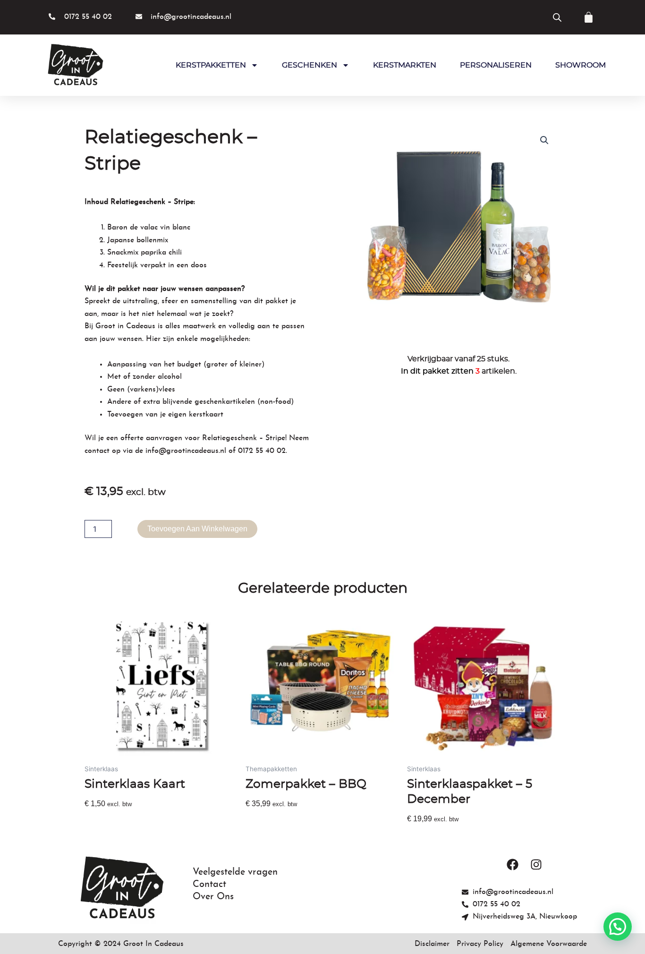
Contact (209, 884)
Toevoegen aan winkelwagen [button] (135, 820)
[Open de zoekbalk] (557, 17)
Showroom (580, 65)
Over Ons (213, 897)
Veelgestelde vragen (235, 872)
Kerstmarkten (404, 65)
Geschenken (309, 65)
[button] (544, 140)
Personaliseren (496, 65)
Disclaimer (432, 944)
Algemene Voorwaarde (548, 944)
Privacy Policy (480, 944)
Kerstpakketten (211, 65)
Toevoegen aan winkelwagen (197, 529)
